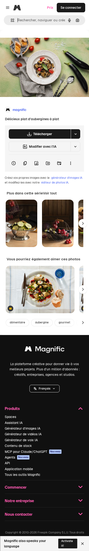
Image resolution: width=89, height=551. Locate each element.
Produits (12, 408)
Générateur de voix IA (21, 440)
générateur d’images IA (66, 178)
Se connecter (71, 7)
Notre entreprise (19, 500)
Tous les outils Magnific (22, 475)
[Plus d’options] (70, 163)
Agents (16, 457)
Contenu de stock (18, 446)
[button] (44, 388)
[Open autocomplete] (10, 20)
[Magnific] (45, 350)
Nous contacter (19, 514)
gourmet (64, 322)
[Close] (82, 543)
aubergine (42, 322)
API (7, 463)
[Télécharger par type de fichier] (75, 134)
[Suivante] (83, 223)
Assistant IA (14, 423)
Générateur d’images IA (22, 428)
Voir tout (50, 193)
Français (44, 388)
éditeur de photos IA (54, 182)
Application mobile (19, 469)
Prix (50, 7)
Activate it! (67, 543)
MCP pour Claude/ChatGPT (33, 452)
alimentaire (17, 322)
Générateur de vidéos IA (23, 434)
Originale (31, 40)
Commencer (16, 487)
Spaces (10, 417)
